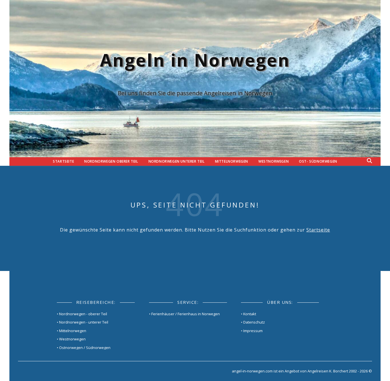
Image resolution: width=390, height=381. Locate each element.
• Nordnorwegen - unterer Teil (82, 322)
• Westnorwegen (71, 339)
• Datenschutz (253, 322)
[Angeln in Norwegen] (195, 78)
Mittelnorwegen (231, 161)
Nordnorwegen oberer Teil (111, 161)
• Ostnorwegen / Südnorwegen (83, 347)
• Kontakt (248, 313)
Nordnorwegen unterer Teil (176, 161)
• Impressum (252, 330)
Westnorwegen (273, 161)
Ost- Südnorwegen (318, 161)
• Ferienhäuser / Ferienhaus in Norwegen (184, 313)
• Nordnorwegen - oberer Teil (82, 313)
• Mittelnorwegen (71, 330)
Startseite (63, 161)
